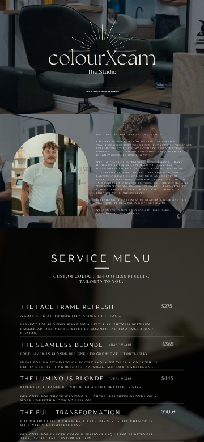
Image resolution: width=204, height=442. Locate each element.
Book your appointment (102, 91)
